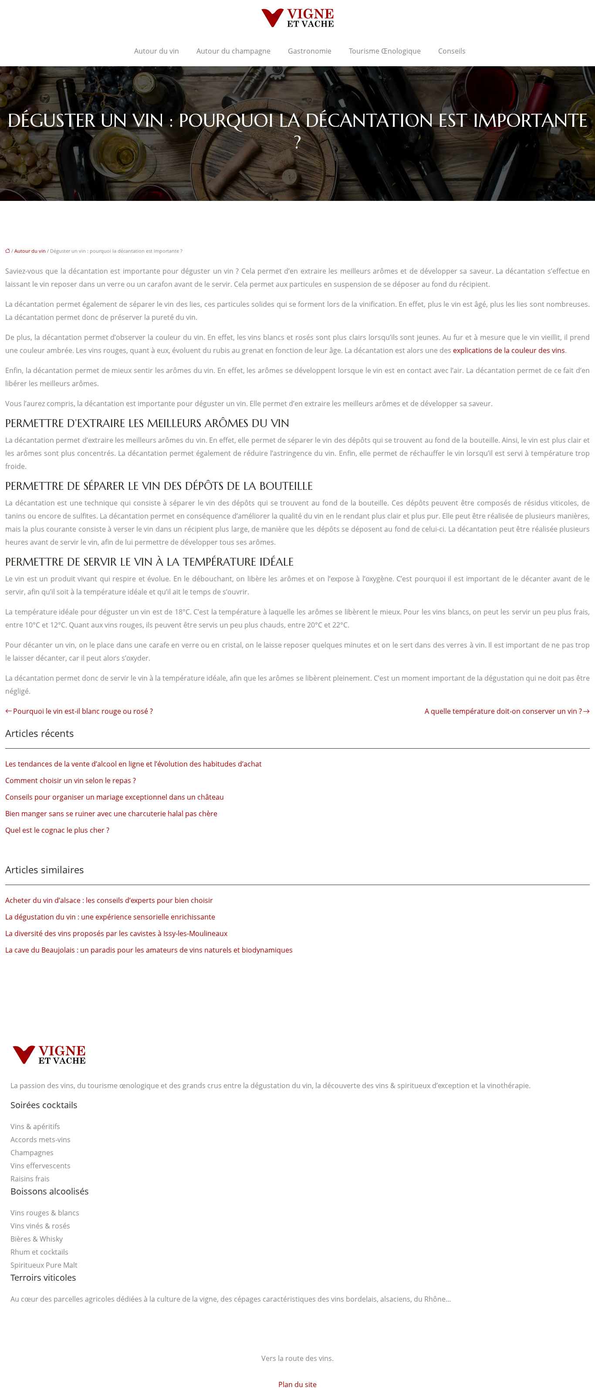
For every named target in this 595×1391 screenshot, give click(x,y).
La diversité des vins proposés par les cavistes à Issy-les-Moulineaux (116, 933)
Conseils (452, 51)
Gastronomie (309, 51)
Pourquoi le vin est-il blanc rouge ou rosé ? (83, 711)
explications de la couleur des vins (509, 350)
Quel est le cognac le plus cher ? (57, 830)
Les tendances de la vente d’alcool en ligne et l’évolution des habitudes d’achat (133, 764)
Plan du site (297, 1384)
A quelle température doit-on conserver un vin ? (503, 711)
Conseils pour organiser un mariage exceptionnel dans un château (114, 797)
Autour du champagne (233, 51)
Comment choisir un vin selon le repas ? (70, 780)
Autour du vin (156, 51)
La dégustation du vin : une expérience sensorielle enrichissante (110, 917)
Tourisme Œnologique (385, 51)
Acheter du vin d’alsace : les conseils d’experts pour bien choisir (109, 900)
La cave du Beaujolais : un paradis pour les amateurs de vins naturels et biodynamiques (149, 950)
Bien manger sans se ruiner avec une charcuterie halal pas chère (111, 813)
